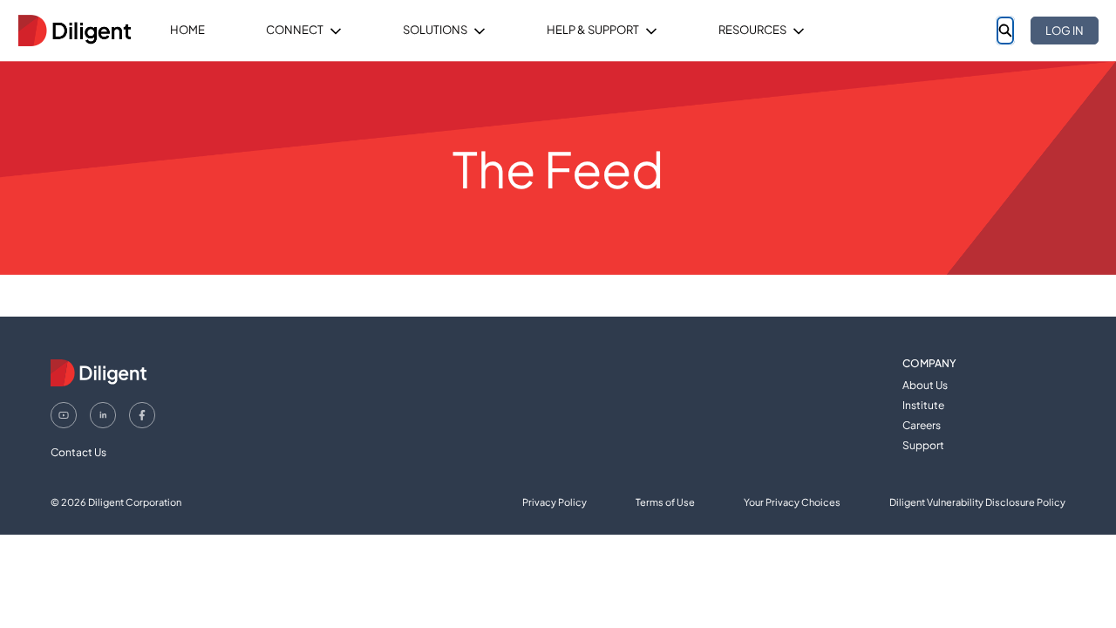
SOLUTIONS (435, 30)
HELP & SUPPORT (593, 30)
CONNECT (294, 30)
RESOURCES (752, 30)
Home (187, 30)
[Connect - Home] (74, 30)
